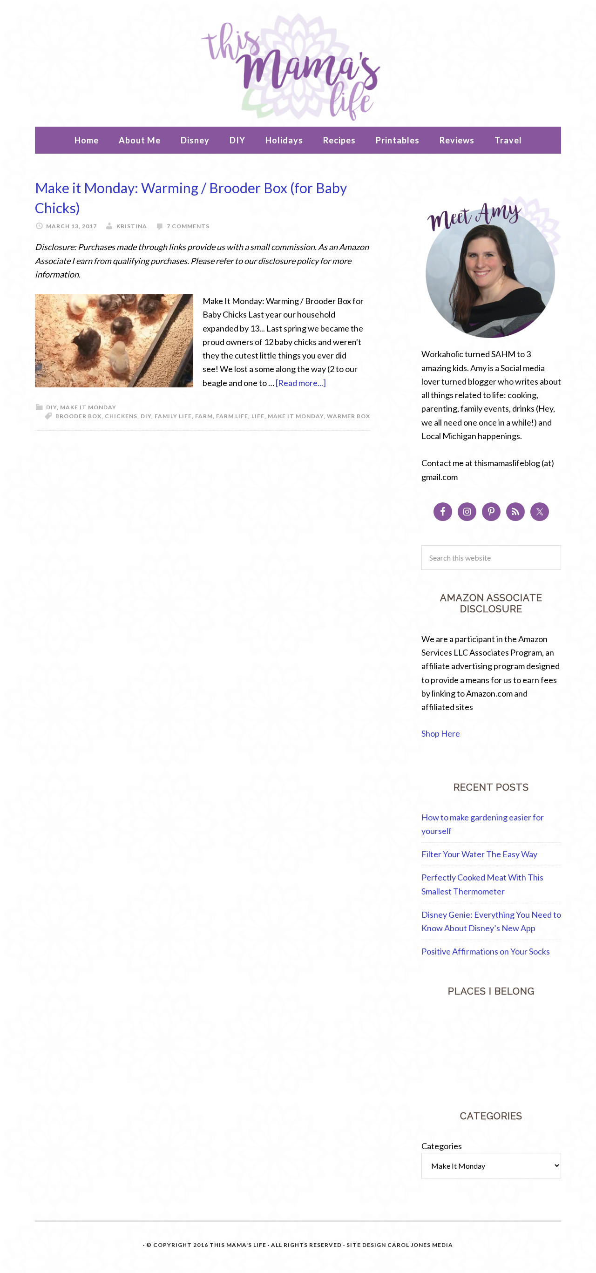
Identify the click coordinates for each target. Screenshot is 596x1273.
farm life (232, 416)
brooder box (78, 416)
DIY (51, 407)
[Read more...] (301, 383)
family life (173, 416)
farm (204, 416)
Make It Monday (88, 407)
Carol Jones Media (420, 1241)
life (257, 416)
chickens (121, 416)
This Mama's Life (298, 66)
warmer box (348, 416)
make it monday (296, 416)
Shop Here (440, 733)
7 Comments (188, 226)
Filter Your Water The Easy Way (479, 854)
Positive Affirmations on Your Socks (485, 951)
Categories (441, 1143)
